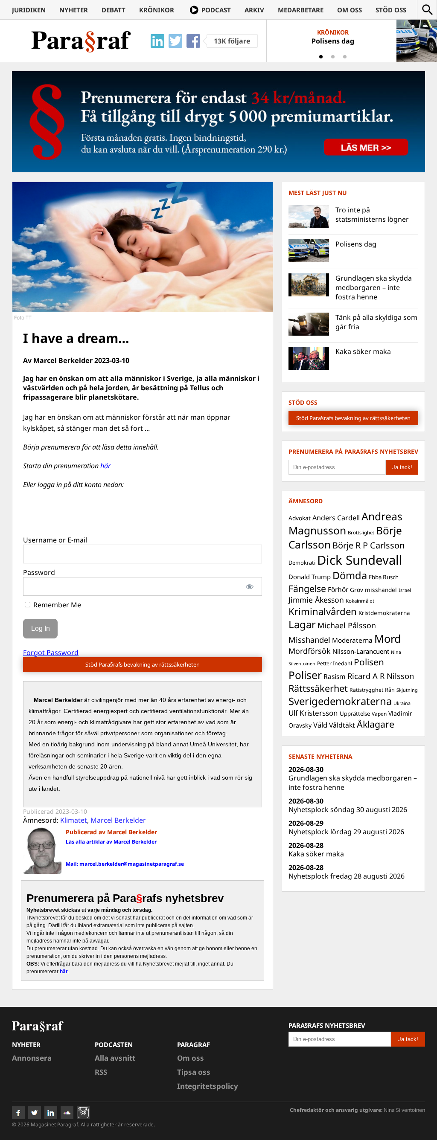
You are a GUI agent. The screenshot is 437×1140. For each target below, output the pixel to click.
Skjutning (407, 690)
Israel (405, 590)
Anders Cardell (336, 517)
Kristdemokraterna (384, 613)
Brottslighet (361, 532)
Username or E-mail (55, 540)
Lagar (302, 624)
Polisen (369, 662)
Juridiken (29, 10)
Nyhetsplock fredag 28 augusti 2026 (346, 876)
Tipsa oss (193, 1072)
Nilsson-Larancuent (360, 651)
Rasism (334, 676)
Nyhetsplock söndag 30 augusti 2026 (347, 809)
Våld (320, 725)
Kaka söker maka (363, 351)
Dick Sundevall (359, 560)
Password (39, 572)
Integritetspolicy (207, 1086)
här (105, 465)
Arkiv (254, 10)
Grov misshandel (373, 590)
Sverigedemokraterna (340, 701)
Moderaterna (352, 640)
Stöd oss (391, 10)
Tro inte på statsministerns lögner (372, 214)
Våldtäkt (342, 725)
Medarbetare (300, 10)
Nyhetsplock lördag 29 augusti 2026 (346, 831)
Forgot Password (51, 652)
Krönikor (156, 10)
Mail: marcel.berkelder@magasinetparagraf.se (125, 863)
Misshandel (309, 640)
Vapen (379, 713)
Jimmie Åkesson (316, 600)
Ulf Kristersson (313, 713)
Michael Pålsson (347, 625)
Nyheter (73, 10)
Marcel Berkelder (118, 820)
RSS (101, 1072)
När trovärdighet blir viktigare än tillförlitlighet (332, 41)
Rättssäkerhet (318, 688)
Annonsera (32, 1058)
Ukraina (402, 703)
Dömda (349, 575)
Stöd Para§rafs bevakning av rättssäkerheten (142, 664)
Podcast (216, 10)
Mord (387, 638)
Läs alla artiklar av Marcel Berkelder (111, 841)
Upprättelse (355, 713)
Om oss (349, 10)
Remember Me (56, 604)
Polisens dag (355, 244)
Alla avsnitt (115, 1058)
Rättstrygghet (366, 689)
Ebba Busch (384, 577)
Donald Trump (309, 576)
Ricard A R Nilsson (380, 675)
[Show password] (250, 586)
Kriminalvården (322, 611)
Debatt (113, 10)
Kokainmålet (360, 601)
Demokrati (301, 562)
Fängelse (307, 588)
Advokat (299, 518)
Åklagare (375, 724)
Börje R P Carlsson (368, 545)
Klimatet (73, 820)
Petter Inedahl (334, 663)
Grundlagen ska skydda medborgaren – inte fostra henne (373, 287)
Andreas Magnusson (345, 523)
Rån (390, 689)
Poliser (305, 675)
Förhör (338, 589)
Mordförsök (309, 651)
